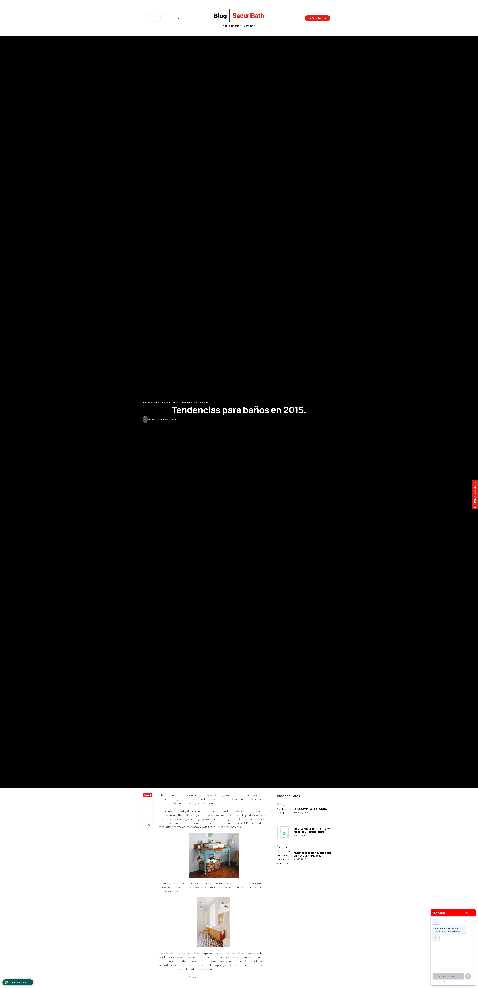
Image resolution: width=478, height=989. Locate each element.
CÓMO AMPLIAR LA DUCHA (310, 809)
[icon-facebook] (150, 18)
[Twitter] (147, 807)
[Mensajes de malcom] (145, 419)
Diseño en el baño (201, 402)
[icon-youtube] (157, 18)
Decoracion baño (168, 402)
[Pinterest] (147, 813)
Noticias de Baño (184, 402)
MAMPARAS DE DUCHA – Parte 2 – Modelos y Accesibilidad (314, 830)
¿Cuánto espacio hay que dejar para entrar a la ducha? (312, 854)
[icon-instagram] (165, 18)
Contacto (249, 25)
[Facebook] (147, 800)
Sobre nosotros (232, 25)
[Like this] (147, 826)
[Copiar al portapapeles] (147, 820)
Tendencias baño (151, 402)
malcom (155, 419)
